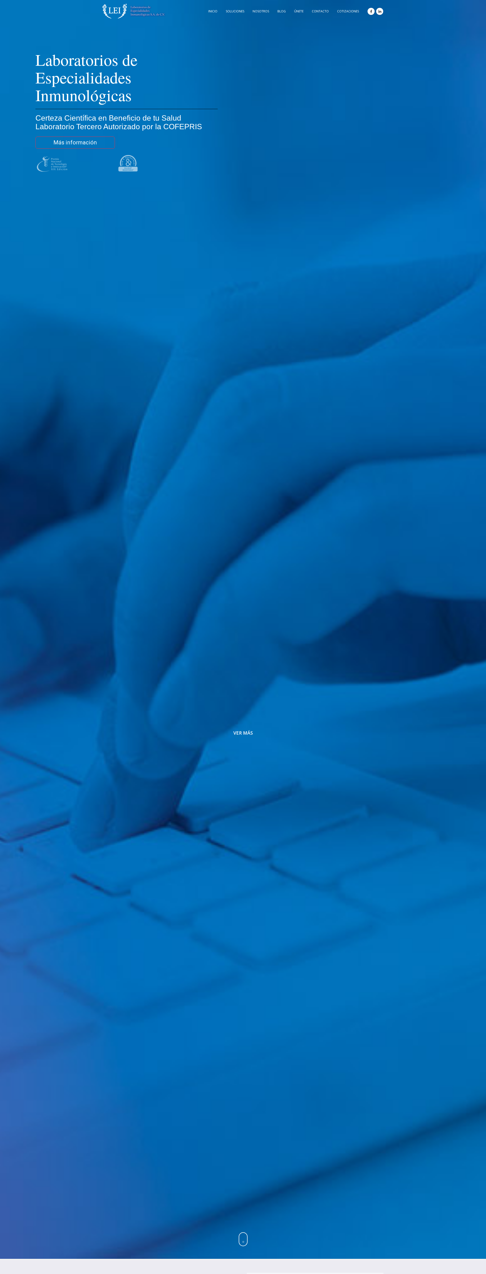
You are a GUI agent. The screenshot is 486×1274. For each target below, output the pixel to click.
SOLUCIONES (235, 11)
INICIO (212, 11)
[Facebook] (371, 11)
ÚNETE (298, 11)
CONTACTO (320, 11)
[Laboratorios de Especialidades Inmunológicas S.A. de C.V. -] (134, 11)
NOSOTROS (261, 11)
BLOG (281, 11)
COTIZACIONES (348, 11)
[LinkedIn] (379, 11)
